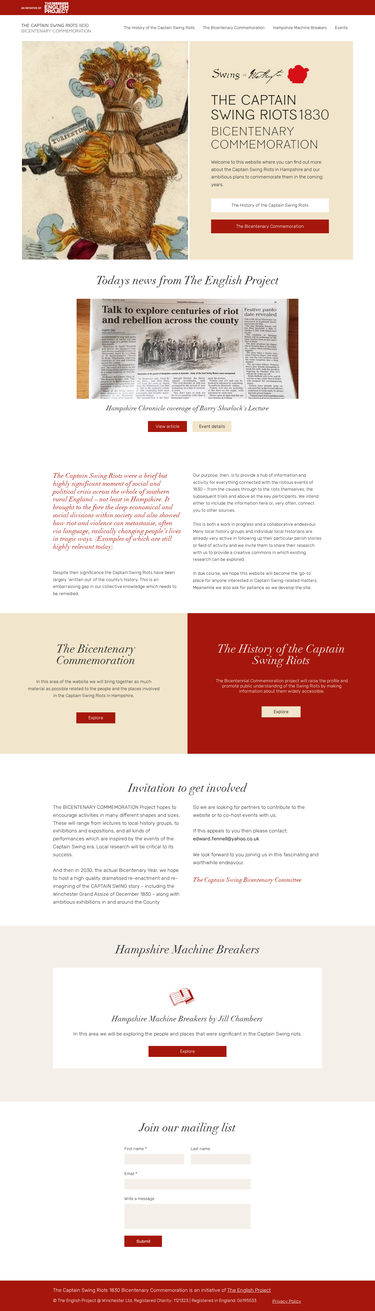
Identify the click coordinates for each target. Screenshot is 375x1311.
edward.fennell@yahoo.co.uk (226, 839)
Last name (200, 1148)
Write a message (139, 1198)
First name (135, 1148)
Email (130, 1173)
